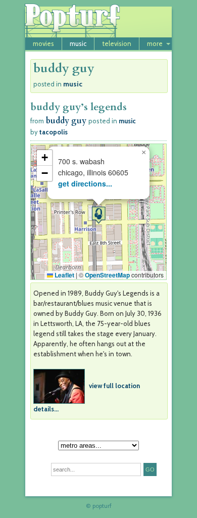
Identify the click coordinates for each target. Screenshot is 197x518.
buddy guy (66, 120)
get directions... (85, 183)
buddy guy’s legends (78, 107)
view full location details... (86, 396)
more (155, 43)
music (78, 43)
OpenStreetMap (107, 274)
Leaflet (63, 274)
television (116, 43)
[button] (98, 215)
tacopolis (53, 132)
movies (43, 43)
